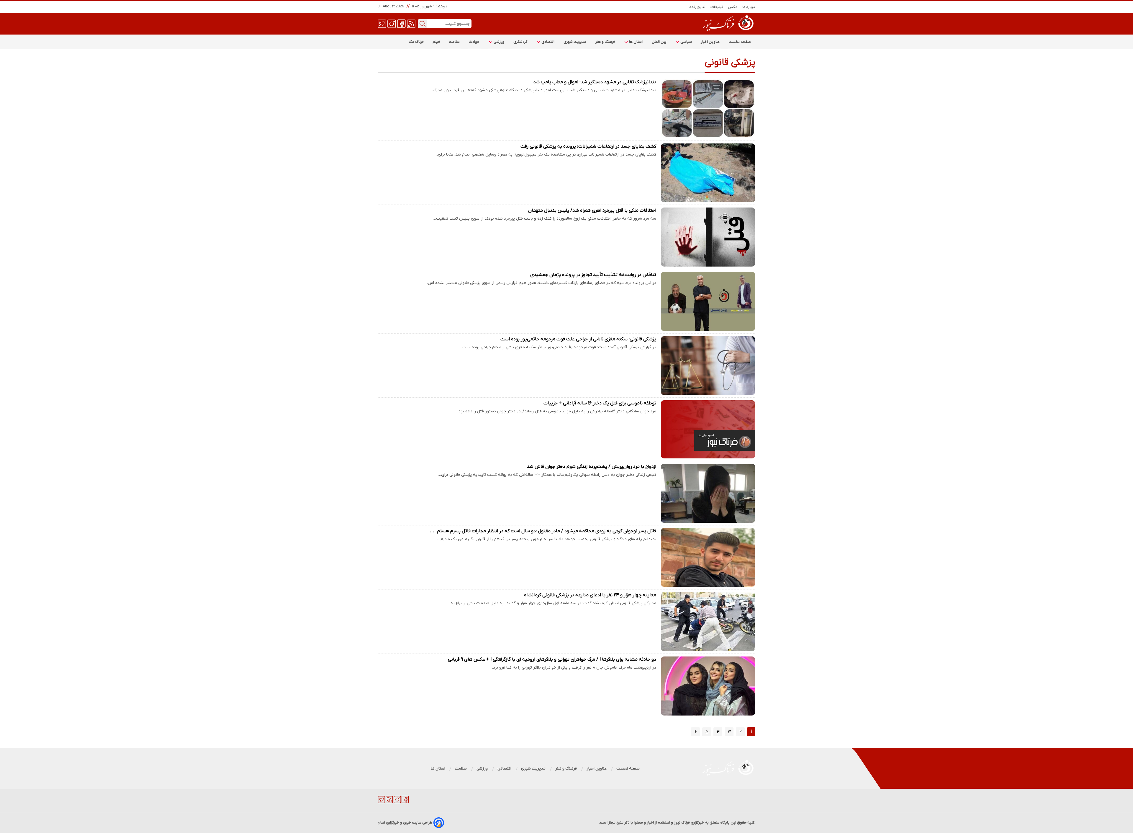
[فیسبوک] (401, 23)
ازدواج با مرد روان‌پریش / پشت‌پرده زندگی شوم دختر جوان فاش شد (591, 467)
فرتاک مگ (416, 41)
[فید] (411, 23)
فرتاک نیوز (682, 822)
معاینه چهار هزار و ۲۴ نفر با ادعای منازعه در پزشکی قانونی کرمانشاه (590, 595)
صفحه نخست (740, 41)
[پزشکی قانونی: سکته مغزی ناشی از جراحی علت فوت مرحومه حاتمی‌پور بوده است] (708, 365)
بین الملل (659, 41)
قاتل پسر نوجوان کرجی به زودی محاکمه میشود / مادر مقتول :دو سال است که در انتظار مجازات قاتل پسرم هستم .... (543, 531)
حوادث (474, 41)
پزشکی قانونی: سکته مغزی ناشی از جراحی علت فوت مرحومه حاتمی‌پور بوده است (578, 339)
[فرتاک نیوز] (727, 32)
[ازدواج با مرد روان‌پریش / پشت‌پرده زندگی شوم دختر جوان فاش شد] (708, 493)
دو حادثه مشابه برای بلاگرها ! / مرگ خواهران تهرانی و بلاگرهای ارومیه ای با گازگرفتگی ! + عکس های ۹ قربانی (552, 659)
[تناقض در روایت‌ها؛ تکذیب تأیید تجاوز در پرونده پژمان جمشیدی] (708, 301)
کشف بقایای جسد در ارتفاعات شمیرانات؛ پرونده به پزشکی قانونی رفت (588, 146)
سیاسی (686, 41)
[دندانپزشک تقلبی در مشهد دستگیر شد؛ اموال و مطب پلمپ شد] (708, 108)
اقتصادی (548, 41)
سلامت (454, 41)
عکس (733, 6)
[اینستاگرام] (391, 23)
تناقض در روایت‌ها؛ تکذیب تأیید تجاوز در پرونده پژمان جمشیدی (593, 275)
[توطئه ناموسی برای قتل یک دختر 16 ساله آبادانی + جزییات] (708, 429)
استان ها (635, 41)
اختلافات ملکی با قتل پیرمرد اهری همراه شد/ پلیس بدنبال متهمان (592, 210)
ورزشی (499, 41)
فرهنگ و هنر (605, 41)
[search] (422, 23)
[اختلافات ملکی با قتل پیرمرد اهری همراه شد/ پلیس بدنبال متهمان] (708, 237)
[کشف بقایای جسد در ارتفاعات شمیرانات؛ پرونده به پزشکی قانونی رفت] (708, 172)
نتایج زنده (697, 6)
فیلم (436, 41)
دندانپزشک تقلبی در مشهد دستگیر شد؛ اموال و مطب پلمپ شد (594, 82)
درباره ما (748, 6)
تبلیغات (716, 6)
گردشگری (520, 41)
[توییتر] (382, 23)
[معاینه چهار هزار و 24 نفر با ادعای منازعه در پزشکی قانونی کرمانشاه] (708, 621)
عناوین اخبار (710, 41)
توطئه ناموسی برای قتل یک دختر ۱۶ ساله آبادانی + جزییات (599, 403)
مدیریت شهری (575, 41)
